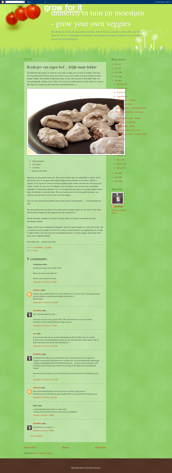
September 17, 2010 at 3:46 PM (44, 282)
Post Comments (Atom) (43, 453)
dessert (35, 250)
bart (35, 333)
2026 (116, 64)
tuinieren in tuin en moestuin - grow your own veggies (97, 17)
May (119, 151)
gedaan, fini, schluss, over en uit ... (128, 130)
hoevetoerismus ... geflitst (125, 126)
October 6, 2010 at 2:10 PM (43, 430)
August (120, 139)
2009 (116, 173)
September (121, 96)
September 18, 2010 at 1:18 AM (45, 325)
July (118, 143)
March (119, 159)
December (121, 84)
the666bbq (37, 310)
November (121, 88)
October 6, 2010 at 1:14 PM (43, 415)
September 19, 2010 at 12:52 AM (45, 379)
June (119, 147)
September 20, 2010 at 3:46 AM (45, 397)
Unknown (37, 290)
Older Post (100, 447)
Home (65, 447)
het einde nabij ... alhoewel (126, 100)
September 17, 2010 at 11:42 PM (45, 302)
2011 (116, 76)
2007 (116, 181)
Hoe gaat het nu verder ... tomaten (128, 118)
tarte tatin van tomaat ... (124, 104)
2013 (116, 68)
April (119, 155)
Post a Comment (36, 436)
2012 (116, 72)
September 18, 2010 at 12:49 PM (45, 346)
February (120, 163)
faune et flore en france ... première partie (131, 134)
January (120, 168)
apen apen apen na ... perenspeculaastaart (131, 107)
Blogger (98, 467)
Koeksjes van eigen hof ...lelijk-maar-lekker (130, 113)
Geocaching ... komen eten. (126, 122)
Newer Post (30, 447)
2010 (116, 80)
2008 (116, 177)
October (120, 92)
